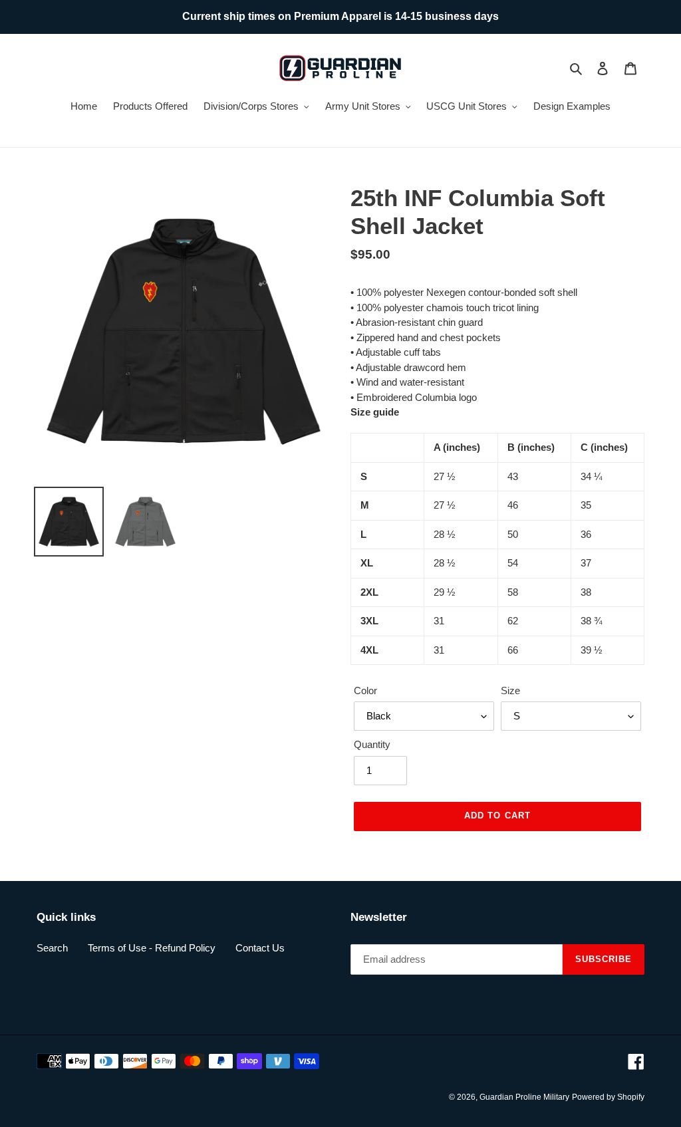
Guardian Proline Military (524, 1097)
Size (510, 690)
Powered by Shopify (608, 1097)
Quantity (372, 744)
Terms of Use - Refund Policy (151, 947)
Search (52, 947)
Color (365, 690)
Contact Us (260, 947)
